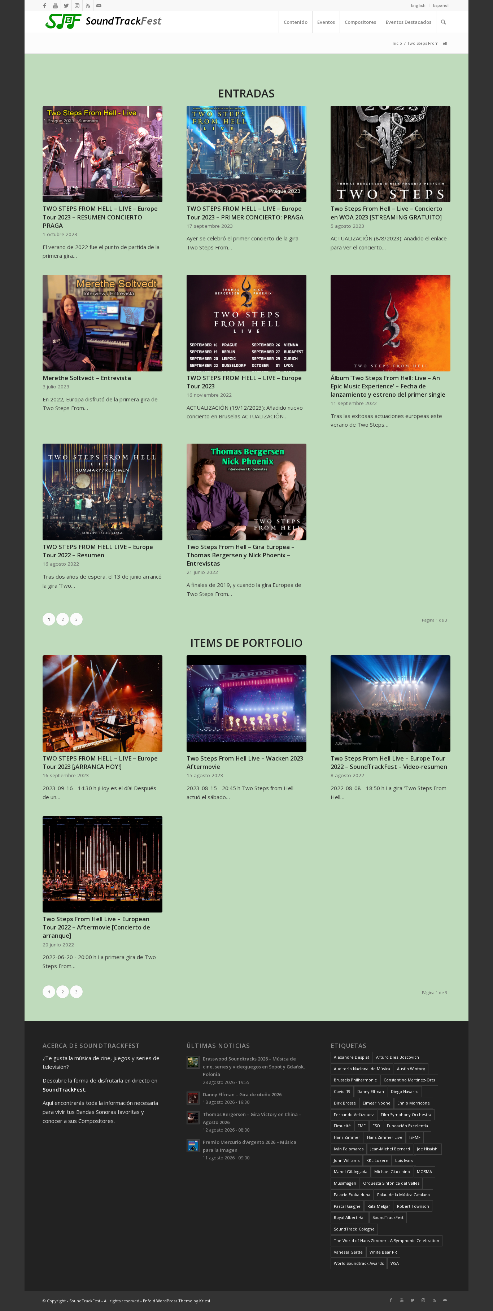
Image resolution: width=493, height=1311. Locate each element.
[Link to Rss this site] (88, 5)
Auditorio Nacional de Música (362, 1068)
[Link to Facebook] (44, 5)
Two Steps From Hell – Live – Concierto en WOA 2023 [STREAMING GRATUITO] (386, 212)
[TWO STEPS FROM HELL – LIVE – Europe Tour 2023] (246, 323)
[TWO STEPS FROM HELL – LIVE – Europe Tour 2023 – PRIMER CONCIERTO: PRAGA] (246, 154)
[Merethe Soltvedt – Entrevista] (102, 323)
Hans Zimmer (347, 1137)
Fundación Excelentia (407, 1125)
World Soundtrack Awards (359, 1263)
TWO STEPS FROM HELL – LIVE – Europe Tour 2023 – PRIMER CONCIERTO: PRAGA (245, 212)
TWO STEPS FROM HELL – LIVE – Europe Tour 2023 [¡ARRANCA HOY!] (100, 762)
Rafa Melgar (378, 1206)
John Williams (346, 1160)
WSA (395, 1263)
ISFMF (414, 1137)
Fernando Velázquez (354, 1114)
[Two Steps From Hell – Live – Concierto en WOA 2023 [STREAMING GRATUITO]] (390, 154)
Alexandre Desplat (351, 1057)
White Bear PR (383, 1252)
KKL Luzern (377, 1160)
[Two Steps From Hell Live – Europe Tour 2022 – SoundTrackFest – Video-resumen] (390, 703)
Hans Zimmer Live (384, 1137)
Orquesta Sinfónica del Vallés (391, 1183)
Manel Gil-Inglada (350, 1171)
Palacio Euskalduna (352, 1194)
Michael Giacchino (392, 1171)
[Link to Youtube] (55, 5)
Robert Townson (413, 1206)
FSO (376, 1125)
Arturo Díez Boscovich (397, 1057)
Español (441, 5)
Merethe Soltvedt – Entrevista (87, 378)
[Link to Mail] (98, 5)
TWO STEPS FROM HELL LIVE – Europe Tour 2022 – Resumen (98, 551)
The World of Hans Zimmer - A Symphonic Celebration (386, 1240)
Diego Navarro (405, 1091)
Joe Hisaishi (428, 1148)
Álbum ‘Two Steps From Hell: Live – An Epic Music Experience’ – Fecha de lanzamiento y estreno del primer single (388, 386)
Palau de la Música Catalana (403, 1194)
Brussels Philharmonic (355, 1080)
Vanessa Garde (348, 1252)
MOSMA (424, 1171)
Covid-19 (342, 1091)
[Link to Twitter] (66, 5)
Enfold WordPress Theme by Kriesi (176, 1300)
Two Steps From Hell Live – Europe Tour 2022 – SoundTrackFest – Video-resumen (389, 762)
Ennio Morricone (413, 1103)
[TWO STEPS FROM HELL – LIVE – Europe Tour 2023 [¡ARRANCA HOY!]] (102, 703)
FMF (362, 1125)
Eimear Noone (377, 1103)
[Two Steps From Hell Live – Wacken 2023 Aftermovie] (246, 703)
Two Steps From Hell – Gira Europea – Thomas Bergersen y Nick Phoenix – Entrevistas (241, 555)
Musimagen (345, 1183)
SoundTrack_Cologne (354, 1229)
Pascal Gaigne (347, 1206)
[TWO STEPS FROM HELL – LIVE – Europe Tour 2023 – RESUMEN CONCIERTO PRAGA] (102, 154)
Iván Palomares (348, 1148)
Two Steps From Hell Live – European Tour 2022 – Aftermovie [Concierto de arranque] (96, 927)
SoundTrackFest (387, 1217)
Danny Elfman (370, 1091)
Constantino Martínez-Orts (409, 1080)
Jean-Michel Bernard (390, 1148)
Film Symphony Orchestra (406, 1114)
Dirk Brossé (345, 1103)
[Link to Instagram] (77, 5)
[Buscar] (443, 22)
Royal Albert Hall (350, 1217)
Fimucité (342, 1125)
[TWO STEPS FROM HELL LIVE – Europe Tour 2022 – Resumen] (102, 492)
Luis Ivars (404, 1160)
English (418, 5)
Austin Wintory (411, 1068)
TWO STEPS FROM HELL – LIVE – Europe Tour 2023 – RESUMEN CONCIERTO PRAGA (100, 216)
